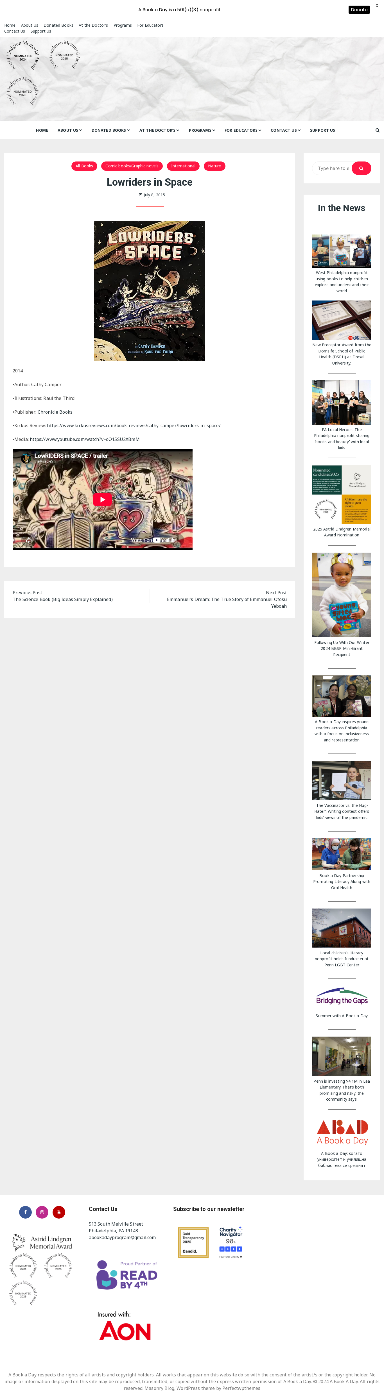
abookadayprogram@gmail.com (122, 1237)
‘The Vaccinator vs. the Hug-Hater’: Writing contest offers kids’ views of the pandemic (341, 811)
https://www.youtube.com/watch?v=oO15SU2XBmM (84, 439)
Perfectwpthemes (241, 1388)
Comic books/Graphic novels (132, 166)
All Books (84, 166)
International (183, 166)
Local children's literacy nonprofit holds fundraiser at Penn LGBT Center (342, 959)
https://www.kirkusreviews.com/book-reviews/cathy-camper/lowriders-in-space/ (133, 425)
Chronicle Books (55, 412)
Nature (214, 166)
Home (10, 25)
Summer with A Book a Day (342, 1015)
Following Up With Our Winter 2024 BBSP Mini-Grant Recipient (341, 648)
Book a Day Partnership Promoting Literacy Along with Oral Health (341, 881)
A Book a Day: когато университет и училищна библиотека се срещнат (341, 1159)
